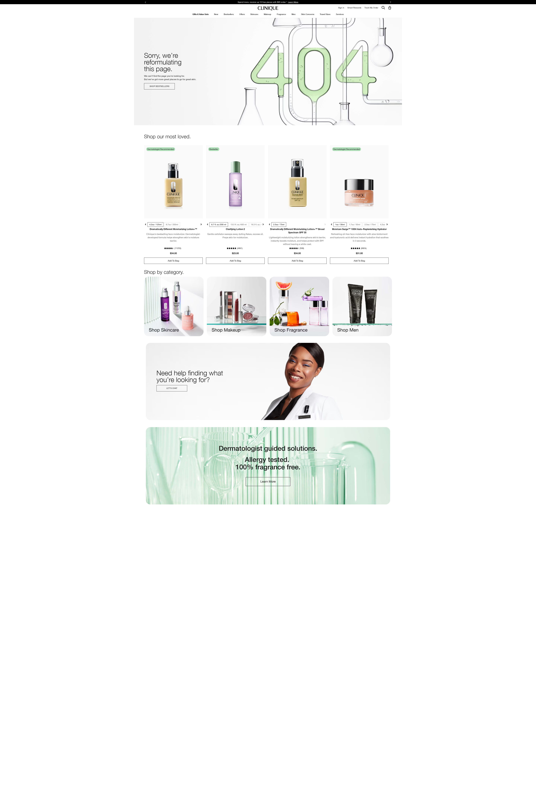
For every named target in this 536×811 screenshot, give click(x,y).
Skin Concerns (307, 14)
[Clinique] (268, 8)
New (216, 14)
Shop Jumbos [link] (297, 2)
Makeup (267, 14)
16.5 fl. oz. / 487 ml (259, 224)
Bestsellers (229, 14)
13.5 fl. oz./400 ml (239, 224)
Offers (242, 14)
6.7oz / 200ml (172, 224)
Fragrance (281, 14)
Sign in (341, 8)
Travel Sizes (325, 14)
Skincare (254, 14)
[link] (173, 181)
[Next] (390, 2)
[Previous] (145, 2)
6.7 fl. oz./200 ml (218, 224)
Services (340, 14)
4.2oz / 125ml (155, 224)
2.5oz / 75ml (278, 224)
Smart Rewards (354, 8)
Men (293, 14)
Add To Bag (173, 260)
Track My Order (371, 8)
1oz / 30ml (340, 224)
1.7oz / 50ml (354, 224)
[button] (390, 8)
